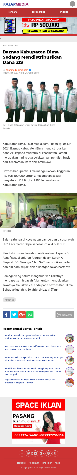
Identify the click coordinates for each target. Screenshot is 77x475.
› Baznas (14, 45)
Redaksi (21, 462)
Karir (57, 462)
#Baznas (9, 299)
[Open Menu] (72, 4)
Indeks (64, 11)
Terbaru (13, 11)
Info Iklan (47, 462)
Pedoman (33, 462)
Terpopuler (38, 11)
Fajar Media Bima (47, 467)
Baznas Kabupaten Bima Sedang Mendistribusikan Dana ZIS (32, 57)
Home (6, 45)
